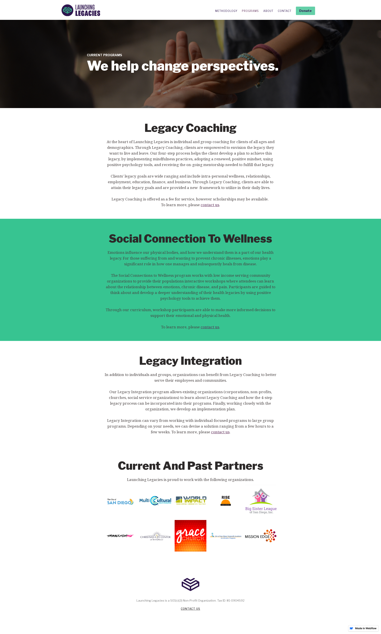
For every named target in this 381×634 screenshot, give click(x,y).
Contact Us (190, 608)
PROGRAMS (250, 11)
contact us (210, 204)
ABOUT (268, 11)
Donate (305, 11)
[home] (81, 10)
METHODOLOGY (226, 11)
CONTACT (284, 11)
